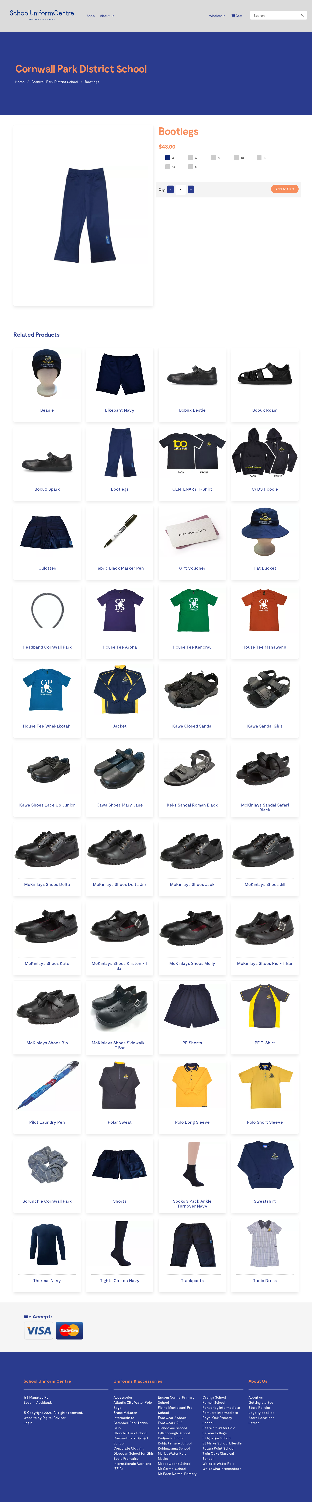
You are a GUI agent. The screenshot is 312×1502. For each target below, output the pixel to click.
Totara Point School (218, 1448)
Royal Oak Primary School (217, 1420)
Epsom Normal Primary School (176, 1399)
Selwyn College (214, 1433)
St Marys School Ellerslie (222, 1443)
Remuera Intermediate (220, 1413)
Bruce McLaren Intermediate (125, 1415)
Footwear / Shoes (172, 1418)
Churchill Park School (130, 1433)
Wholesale (217, 16)
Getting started (261, 1402)
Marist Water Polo (172, 1453)
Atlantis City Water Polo (133, 1402)
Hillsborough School (174, 1433)
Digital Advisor (54, 1418)
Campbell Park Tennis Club (131, 1425)
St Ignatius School (216, 1438)
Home (20, 82)
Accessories (123, 1397)
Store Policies (260, 1407)
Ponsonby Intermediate (221, 1407)
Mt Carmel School (172, 1469)
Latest (254, 1423)
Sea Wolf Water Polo (218, 1428)
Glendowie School (172, 1428)
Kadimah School (171, 1438)
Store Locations (261, 1418)
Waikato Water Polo (218, 1463)
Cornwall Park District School (54, 82)
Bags (117, 1407)
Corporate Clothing (129, 1448)
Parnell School (213, 1402)
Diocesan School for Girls (134, 1453)
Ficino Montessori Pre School (175, 1410)
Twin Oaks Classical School (218, 1455)
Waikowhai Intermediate (221, 1469)
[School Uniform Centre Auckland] (42, 15)
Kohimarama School (174, 1448)
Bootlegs (92, 82)
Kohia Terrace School (175, 1443)
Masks (163, 1458)
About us (256, 1397)
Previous (8, 216)
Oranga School (214, 1397)
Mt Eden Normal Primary (177, 1474)
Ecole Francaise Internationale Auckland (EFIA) (132, 1463)
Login (28, 1423)
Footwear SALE (170, 1423)
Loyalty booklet (261, 1413)
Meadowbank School (174, 1463)
